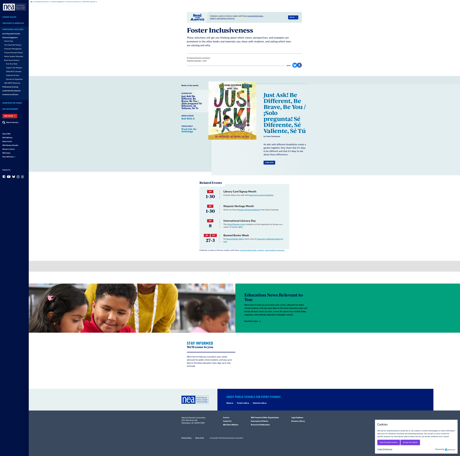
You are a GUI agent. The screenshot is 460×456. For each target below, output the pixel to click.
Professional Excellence (12, 29)
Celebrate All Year (12, 75)
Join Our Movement (10, 109)
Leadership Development (11, 90)
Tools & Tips (8, 41)
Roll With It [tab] (188, 117)
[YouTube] (9, 177)
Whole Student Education (13, 56)
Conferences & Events (10, 94)
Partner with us (243, 403)
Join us (292, 17)
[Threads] (22, 177)
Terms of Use (199, 438)
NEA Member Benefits (10, 145)
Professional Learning (10, 87)
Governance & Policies (259, 421)
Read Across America (11, 60)
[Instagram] (18, 177)
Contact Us (6, 170)
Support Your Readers (14, 67)
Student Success (9, 17)
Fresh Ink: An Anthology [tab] (188, 129)
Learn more (269, 162)
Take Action (8, 116)
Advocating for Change (12, 103)
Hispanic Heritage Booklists (248, 210)
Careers (226, 418)
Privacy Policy (186, 438)
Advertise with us (260, 403)
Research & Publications (260, 425)
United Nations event (236, 224)
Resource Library (8, 149)
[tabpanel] (259, 129)
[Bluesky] (13, 177)
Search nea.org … (12, 122)
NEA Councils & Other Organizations (265, 418)
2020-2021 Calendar (88, 1)
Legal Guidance (297, 418)
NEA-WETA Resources (12, 83)
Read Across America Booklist (261, 195)
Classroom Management (12, 49)
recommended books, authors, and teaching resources (262, 250)
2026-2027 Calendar (13, 71)
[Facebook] (4, 177)
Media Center (7, 141)
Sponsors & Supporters (14, 79)
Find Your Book (11, 64)
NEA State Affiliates (230, 425)
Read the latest (251, 321)
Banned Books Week (235, 239)
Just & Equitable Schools (11, 33)
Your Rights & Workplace (13, 23)
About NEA (6, 134)
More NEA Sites (8, 157)
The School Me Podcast (12, 45)
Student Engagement (10, 37)
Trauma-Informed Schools (13, 52)
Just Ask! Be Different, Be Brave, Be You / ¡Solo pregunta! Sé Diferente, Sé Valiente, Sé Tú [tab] (191, 101)
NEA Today (6, 153)
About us (229, 403)
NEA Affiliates (7, 137)
